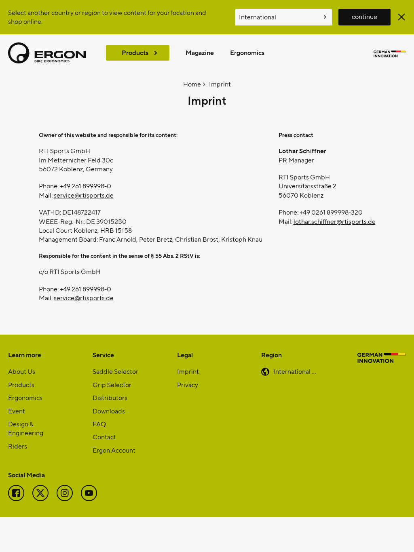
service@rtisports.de (84, 195)
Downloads (109, 411)
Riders (17, 446)
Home (192, 84)
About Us (21, 371)
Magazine (200, 52)
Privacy (187, 384)
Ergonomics (247, 52)
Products (135, 52)
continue (364, 16)
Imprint (220, 84)
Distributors (110, 397)
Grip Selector (112, 384)
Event (16, 411)
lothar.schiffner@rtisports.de (335, 221)
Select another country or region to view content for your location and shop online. (107, 16)
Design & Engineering (25, 428)
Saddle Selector (115, 371)
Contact (104, 436)
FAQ (99, 423)
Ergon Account (114, 450)
